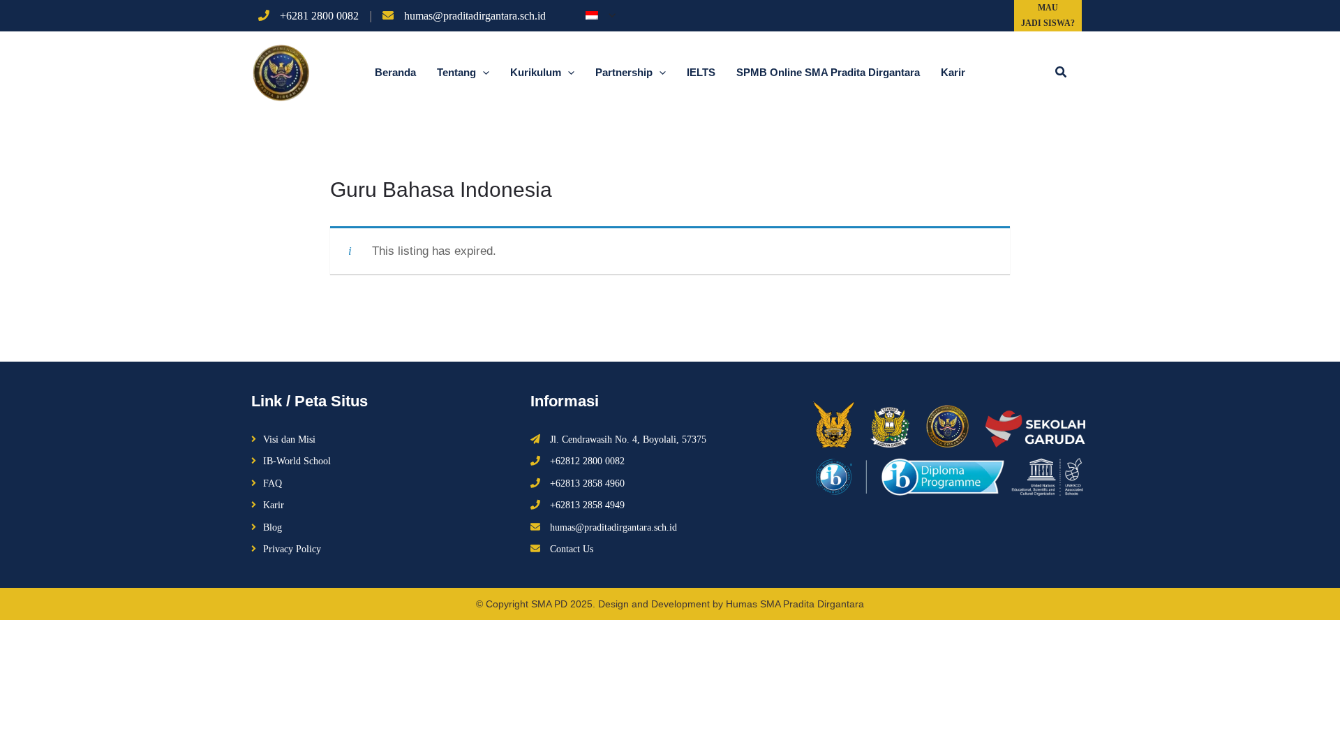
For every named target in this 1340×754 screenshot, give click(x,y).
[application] (609, 15)
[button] (1061, 73)
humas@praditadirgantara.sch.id (475, 16)
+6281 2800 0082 (319, 16)
